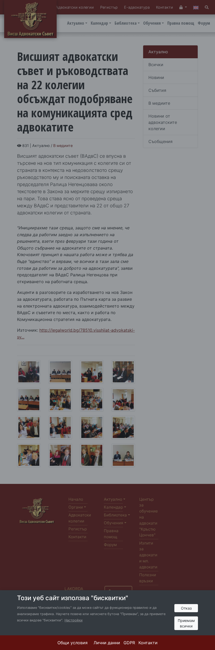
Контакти (148, 642)
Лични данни (107, 642)
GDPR (129, 642)
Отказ (186, 608)
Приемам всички (186, 623)
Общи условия (72, 642)
